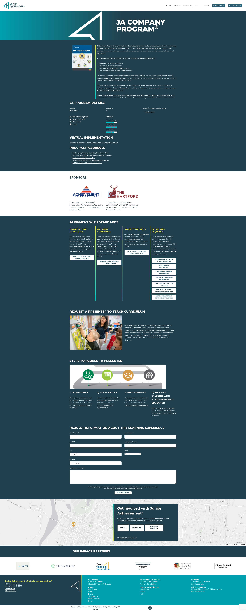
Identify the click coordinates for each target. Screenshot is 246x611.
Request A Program (154, 528)
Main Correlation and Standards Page (82, 257)
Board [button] (90, 594)
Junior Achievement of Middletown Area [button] (206, 589)
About (176, 5)
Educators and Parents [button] (150, 580)
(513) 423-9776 (10, 591)
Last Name (128, 433)
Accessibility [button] (102, 607)
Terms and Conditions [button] (79, 607)
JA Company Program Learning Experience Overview (92, 155)
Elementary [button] (144, 589)
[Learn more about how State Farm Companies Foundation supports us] (63, 566)
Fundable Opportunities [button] (200, 582)
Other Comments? (76, 468)
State (126, 450)
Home (168, 5)
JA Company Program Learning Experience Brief (90, 153)
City (71, 450)
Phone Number (130, 442)
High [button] (141, 594)
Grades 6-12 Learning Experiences (164, 278)
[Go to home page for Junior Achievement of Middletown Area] (14, 5)
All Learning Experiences (164, 266)
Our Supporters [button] (197, 584)
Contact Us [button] (10, 589)
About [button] (91, 587)
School (72, 459)
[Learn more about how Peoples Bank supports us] (23, 566)
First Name (74, 433)
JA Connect (150, 112)
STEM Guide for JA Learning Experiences (87, 163)
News (206, 5)
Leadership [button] (92, 589)
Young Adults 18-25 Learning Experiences (164, 297)
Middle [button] (142, 592)
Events (198, 5)
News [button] (90, 601)
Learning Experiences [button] (149, 587)
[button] (150, 608)
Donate (123, 528)
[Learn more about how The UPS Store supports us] (103, 566)
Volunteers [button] (93, 580)
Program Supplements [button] (148, 582)
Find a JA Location (198, 591)
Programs (187, 5)
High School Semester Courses (164, 285)
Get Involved (235, 5)
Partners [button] (195, 580)
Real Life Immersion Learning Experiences (164, 291)
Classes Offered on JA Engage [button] (99, 584)
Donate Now (218, 5)
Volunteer (136, 528)
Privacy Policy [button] (92, 607)
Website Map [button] (112, 607)
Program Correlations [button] (148, 584)
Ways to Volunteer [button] (95, 582)
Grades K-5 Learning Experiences (164, 272)
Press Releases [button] (93, 599)
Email (72, 442)
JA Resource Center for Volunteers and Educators (91, 160)
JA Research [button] (93, 596)
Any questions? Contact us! (127, 537)
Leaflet (224, 545)
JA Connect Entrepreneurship (84, 158)
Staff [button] (90, 592)
